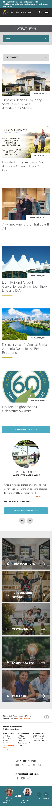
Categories (12, 57)
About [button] (9, 39)
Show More (40, 497)
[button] (41, 12)
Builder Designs (23, 718)
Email (9, 750)
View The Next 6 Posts (26, 429)
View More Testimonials (26, 511)
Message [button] (46, 798)
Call (39, 798)
